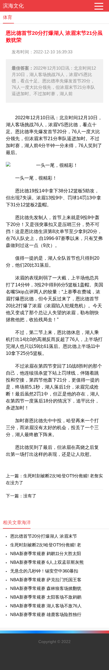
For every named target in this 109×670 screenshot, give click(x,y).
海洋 (26, 522)
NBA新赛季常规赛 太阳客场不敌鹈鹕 (45, 597)
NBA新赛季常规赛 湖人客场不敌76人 (46, 605)
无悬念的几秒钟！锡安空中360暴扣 (44, 570)
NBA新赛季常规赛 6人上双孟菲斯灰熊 (47, 562)
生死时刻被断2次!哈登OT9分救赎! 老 (45, 544)
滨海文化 (13, 6)
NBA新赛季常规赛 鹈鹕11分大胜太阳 (45, 553)
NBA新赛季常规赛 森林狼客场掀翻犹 (45, 588)
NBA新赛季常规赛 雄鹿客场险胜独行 (45, 614)
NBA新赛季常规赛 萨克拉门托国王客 (45, 579)
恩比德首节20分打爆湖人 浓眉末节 (43, 536)
